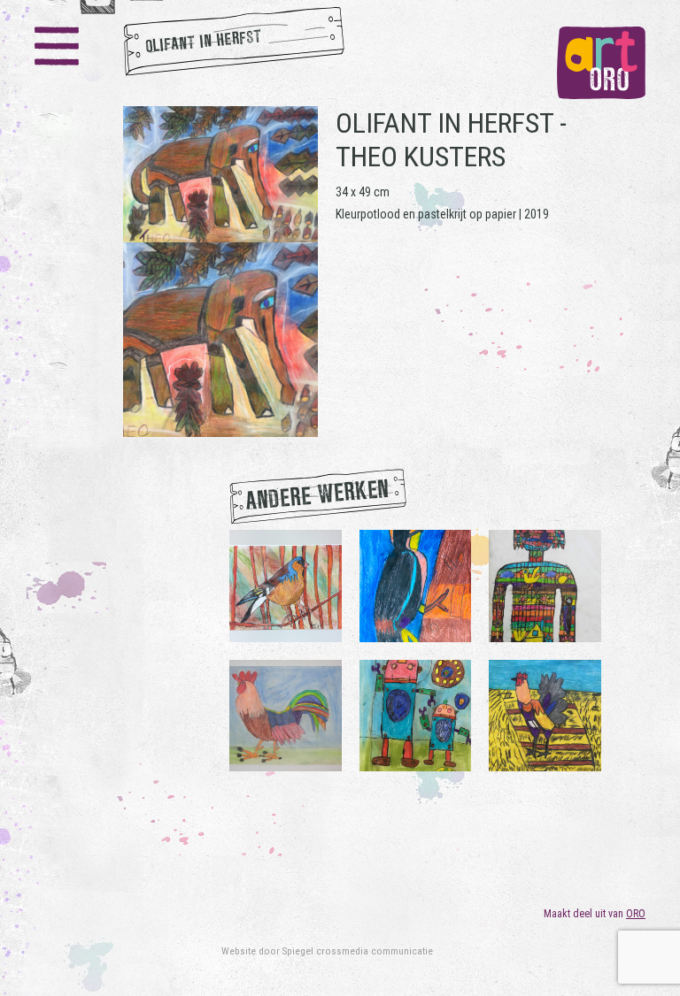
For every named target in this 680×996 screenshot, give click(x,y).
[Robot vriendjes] (415, 715)
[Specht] (415, 585)
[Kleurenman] (545, 585)
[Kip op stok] (545, 715)
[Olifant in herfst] (220, 271)
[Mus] (285, 585)
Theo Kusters (421, 156)
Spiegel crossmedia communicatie (357, 951)
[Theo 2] (285, 715)
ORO (635, 914)
